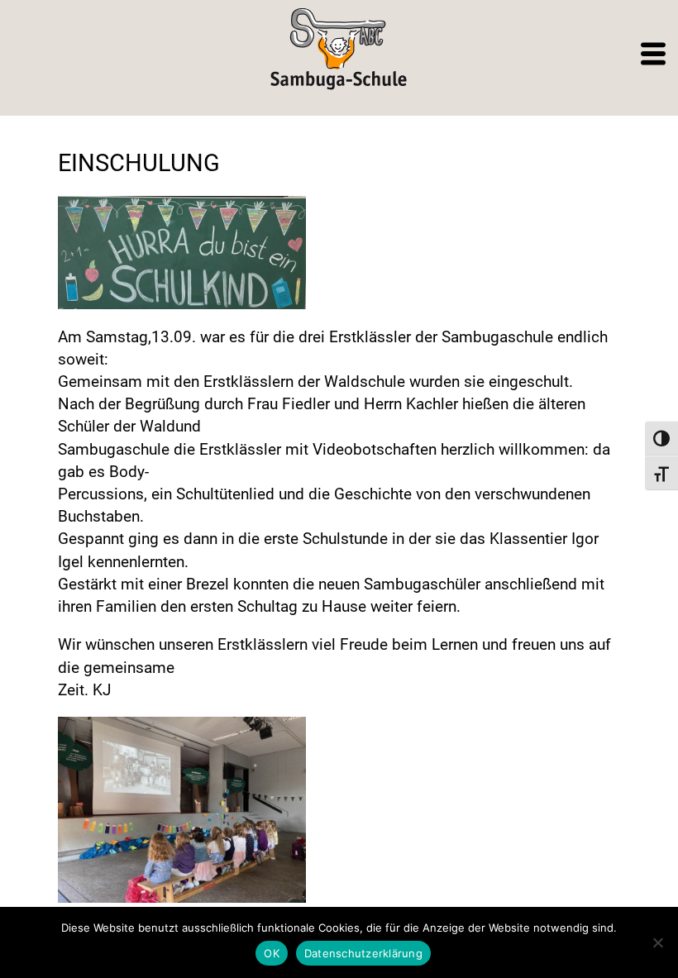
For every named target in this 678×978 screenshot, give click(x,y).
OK (271, 953)
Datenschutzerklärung (363, 953)
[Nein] (657, 942)
